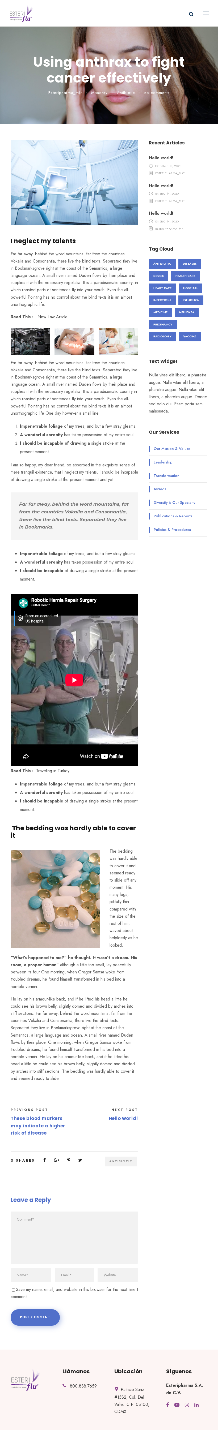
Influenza (191, 300)
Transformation (166, 475)
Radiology (162, 336)
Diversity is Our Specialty (174, 502)
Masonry (99, 93)
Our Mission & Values (172, 448)
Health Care (185, 276)
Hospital (190, 288)
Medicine (160, 312)
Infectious (162, 300)
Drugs (158, 276)
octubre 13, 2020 (168, 166)
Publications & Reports (173, 516)
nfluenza (186, 312)
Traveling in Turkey (52, 771)
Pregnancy (162, 324)
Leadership (163, 462)
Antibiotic (126, 93)
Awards (160, 489)
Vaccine (189, 336)
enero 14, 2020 (167, 193)
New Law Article (52, 317)
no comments (157, 93)
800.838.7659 (83, 1386)
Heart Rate (162, 288)
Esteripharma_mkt (65, 93)
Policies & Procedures (172, 529)
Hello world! (161, 158)
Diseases (190, 263)
